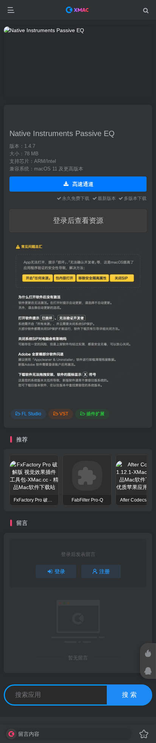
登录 (60, 571)
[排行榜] (148, 653)
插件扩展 (95, 413)
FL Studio (31, 413)
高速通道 (82, 184)
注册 (104, 571)
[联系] (148, 670)
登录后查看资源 (78, 220)
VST (63, 413)
